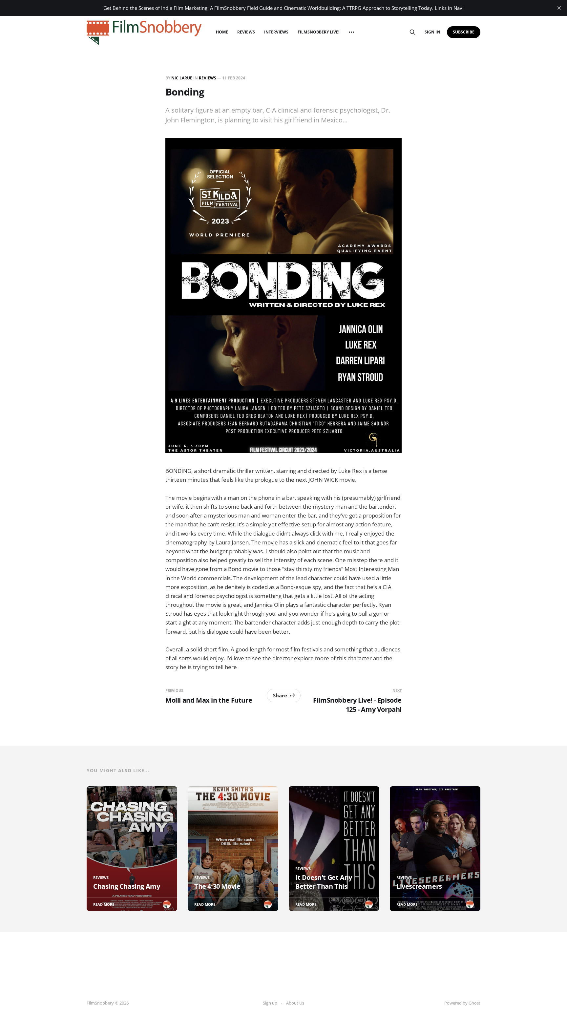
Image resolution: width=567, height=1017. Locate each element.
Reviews (246, 32)
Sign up (270, 1003)
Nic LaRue (181, 78)
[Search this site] (412, 32)
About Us (295, 1003)
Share (280, 695)
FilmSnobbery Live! (318, 32)
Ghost (474, 1003)
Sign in (432, 32)
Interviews (276, 32)
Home (222, 32)
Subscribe (464, 32)
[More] (351, 32)
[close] (559, 8)
